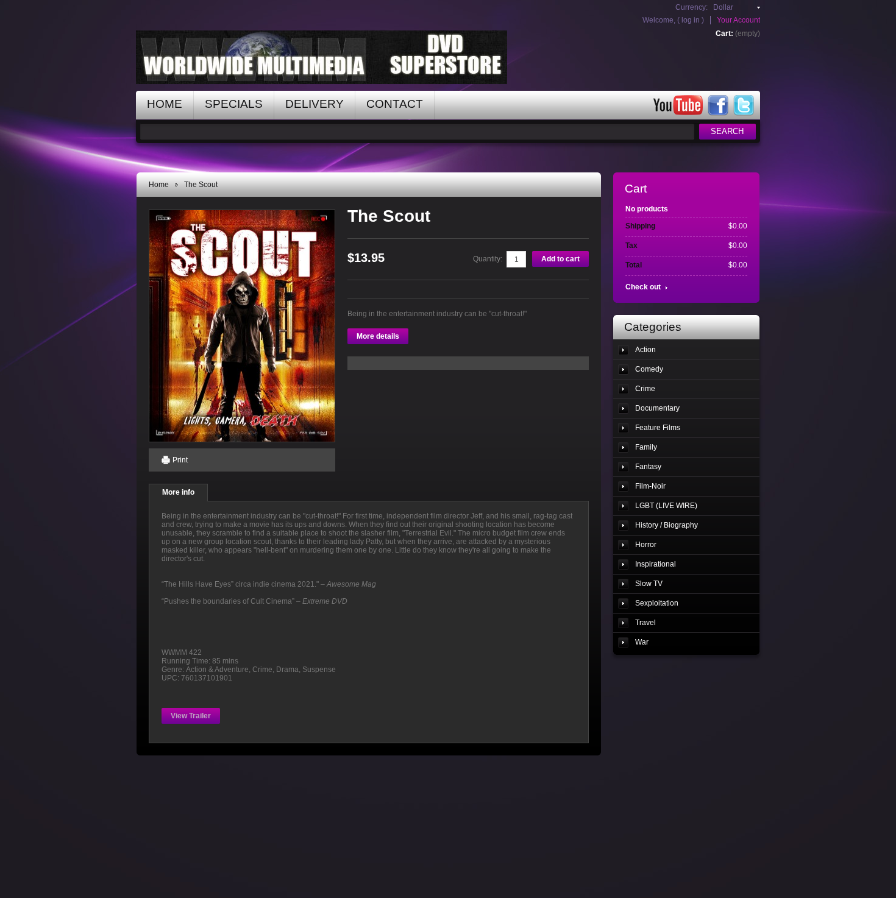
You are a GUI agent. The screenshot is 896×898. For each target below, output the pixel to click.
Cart (636, 188)
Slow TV (649, 583)
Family (646, 447)
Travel (645, 622)
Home (159, 184)
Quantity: (487, 259)
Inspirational (655, 564)
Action (645, 349)
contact (394, 103)
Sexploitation (656, 603)
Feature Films (657, 427)
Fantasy (648, 466)
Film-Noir (650, 486)
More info (178, 492)
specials (234, 103)
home (164, 103)
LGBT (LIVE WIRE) (666, 505)
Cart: (724, 33)
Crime (645, 388)
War (642, 642)
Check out (643, 287)
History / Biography (666, 525)
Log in (690, 20)
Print (180, 460)
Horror (645, 544)
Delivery (314, 103)
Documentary (657, 408)
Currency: (691, 7)
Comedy (649, 369)
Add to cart (560, 259)
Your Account (738, 20)
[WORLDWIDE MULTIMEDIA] (202, 46)
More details (378, 336)
